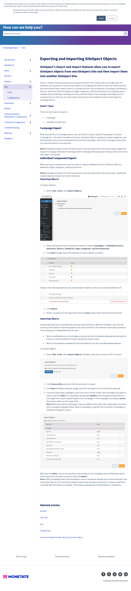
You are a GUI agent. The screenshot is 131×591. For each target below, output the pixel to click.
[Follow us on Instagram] (115, 574)
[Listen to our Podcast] (120, 574)
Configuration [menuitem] (13, 97)
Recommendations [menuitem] (106, 556)
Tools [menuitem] (9, 92)
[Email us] (126, 574)
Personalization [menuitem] (62, 556)
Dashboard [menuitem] (9, 65)
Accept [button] (101, 18)
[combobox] (63, 33)
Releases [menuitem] (8, 133)
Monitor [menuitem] (8, 76)
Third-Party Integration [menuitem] (14, 122)
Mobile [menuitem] (7, 108)
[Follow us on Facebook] (103, 574)
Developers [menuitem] (9, 103)
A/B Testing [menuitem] (21, 556)
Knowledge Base (10, 47)
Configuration (45, 531)
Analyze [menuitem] (7, 81)
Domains (43, 511)
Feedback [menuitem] (8, 138)
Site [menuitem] (6, 87)
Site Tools (44, 517)
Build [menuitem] (6, 70)
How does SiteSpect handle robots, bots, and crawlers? (61, 537)
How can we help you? (22, 27)
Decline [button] (112, 18)
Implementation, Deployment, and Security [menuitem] (15, 115)
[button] (30, 60)
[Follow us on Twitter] (109, 574)
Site (23, 47)
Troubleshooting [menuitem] (11, 127)
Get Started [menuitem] (9, 59)
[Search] (125, 33)
